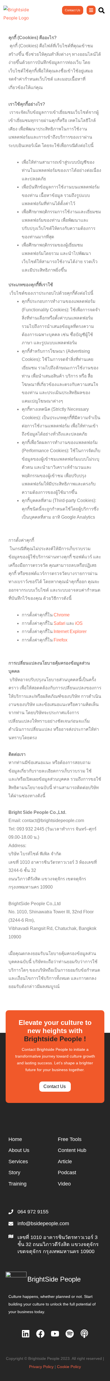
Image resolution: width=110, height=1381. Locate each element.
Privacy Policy (41, 1366)
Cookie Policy (69, 1366)
